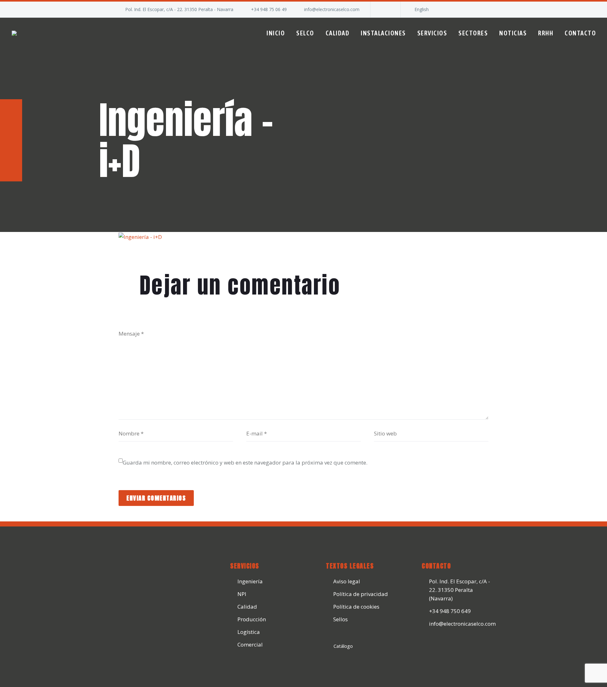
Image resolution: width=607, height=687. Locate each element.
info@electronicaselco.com (331, 9)
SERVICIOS (432, 33)
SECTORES (473, 33)
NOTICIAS (513, 33)
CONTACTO (580, 33)
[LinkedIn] (384, 9)
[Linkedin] (429, 644)
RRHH (545, 33)
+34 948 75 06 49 (269, 9)
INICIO (276, 33)
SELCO (305, 33)
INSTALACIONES (383, 33)
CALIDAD (338, 33)
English (421, 9)
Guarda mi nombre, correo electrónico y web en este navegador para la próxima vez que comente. (245, 462)
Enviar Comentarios (156, 498)
